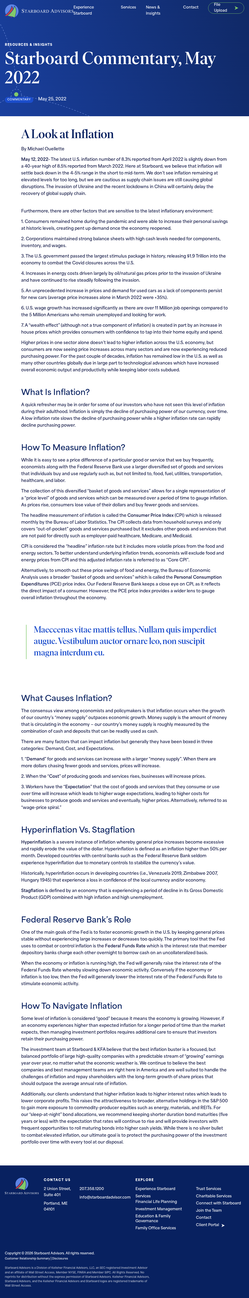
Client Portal (207, 1225)
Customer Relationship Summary (27, 1259)
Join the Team (209, 1211)
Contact (190, 8)
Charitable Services (214, 1196)
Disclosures (60, 1259)
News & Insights (153, 11)
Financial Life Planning (156, 1202)
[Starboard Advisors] (39, 11)
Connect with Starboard (218, 1203)
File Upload (220, 8)
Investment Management (158, 1209)
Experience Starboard (83, 11)
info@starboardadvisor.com (105, 1198)
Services (128, 8)
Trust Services (208, 1189)
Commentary (19, 99)
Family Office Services (155, 1228)
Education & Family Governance (152, 1219)
